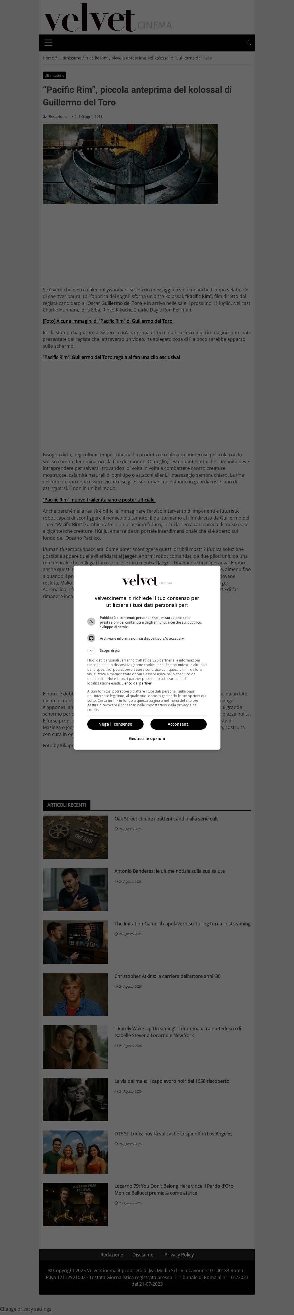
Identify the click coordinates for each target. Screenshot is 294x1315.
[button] (147, 651)
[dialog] (147, 658)
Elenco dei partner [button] (137, 683)
